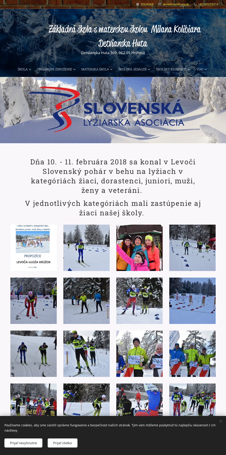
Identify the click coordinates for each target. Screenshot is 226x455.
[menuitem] (25, 69)
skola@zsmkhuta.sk (176, 4)
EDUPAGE (147, 4)
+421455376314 (208, 4)
